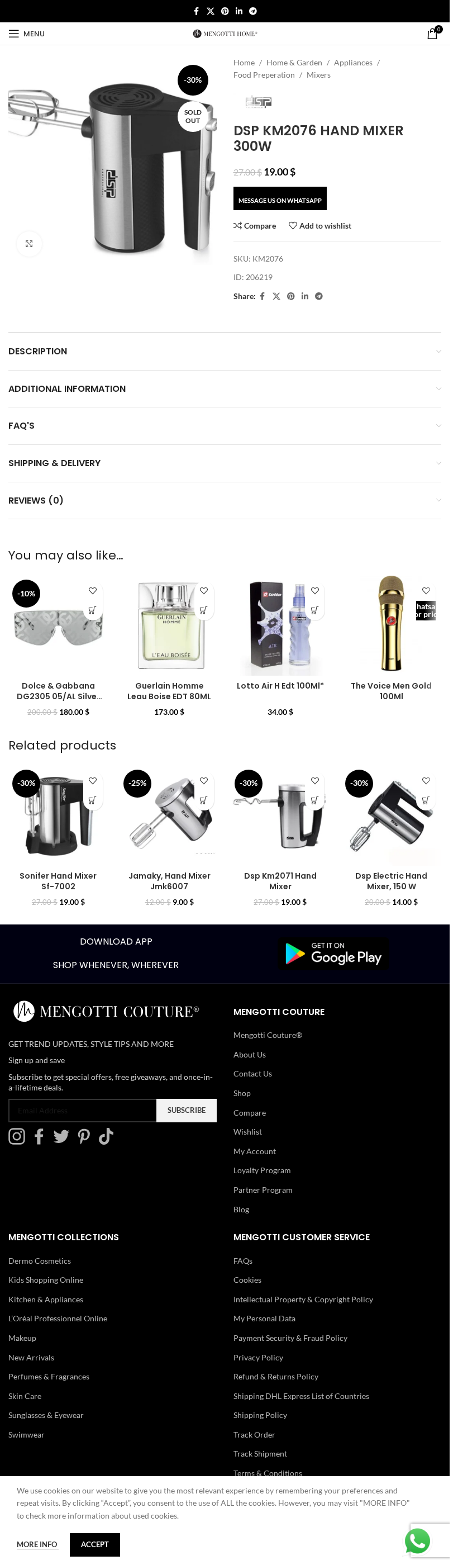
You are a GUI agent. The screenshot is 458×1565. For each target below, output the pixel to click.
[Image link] (333, 952)
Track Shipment (260, 1453)
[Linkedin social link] (239, 11)
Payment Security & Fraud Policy (290, 1338)
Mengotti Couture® (267, 1035)
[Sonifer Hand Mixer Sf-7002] (58, 816)
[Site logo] (225, 32)
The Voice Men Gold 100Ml (391, 691)
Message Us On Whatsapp (280, 200)
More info (38, 1544)
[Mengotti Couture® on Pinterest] (86, 1141)
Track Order (254, 1434)
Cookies (247, 1279)
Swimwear (26, 1434)
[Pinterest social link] (225, 11)
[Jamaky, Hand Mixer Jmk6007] (170, 816)
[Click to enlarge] (29, 244)
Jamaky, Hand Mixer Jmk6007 (169, 881)
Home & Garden (294, 62)
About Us (249, 1054)
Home (244, 62)
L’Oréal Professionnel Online (57, 1318)
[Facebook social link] (196, 11)
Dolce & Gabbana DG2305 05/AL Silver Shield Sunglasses (58, 696)
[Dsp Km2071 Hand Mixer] (281, 816)
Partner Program (263, 1189)
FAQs (242, 1260)
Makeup (22, 1338)
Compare (249, 1112)
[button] (93, 610)
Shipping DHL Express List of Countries (301, 1396)
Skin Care (24, 1396)
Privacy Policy (258, 1357)
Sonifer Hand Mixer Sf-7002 (58, 881)
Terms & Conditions (267, 1473)
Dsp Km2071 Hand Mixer (280, 881)
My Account (254, 1151)
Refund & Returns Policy (275, 1376)
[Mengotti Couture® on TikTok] (109, 1141)
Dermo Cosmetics (39, 1260)
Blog (241, 1209)
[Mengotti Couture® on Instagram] (19, 1141)
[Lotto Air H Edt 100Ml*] (281, 626)
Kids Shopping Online (45, 1279)
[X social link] (210, 11)
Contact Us (252, 1073)
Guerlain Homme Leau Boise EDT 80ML (169, 691)
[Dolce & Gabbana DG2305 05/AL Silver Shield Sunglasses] (58, 626)
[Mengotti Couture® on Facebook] (42, 1141)
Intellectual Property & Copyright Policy (303, 1299)
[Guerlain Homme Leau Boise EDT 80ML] (170, 626)
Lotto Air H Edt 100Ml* (280, 685)
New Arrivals (31, 1357)
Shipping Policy (260, 1415)
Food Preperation (264, 74)
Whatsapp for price (426, 610)
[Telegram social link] (253, 11)
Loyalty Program (262, 1170)
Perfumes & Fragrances (48, 1376)
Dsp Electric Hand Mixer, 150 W (391, 881)
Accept (95, 1544)
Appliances (353, 62)
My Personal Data (264, 1318)
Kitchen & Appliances (45, 1299)
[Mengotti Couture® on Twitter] (64, 1141)
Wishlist (247, 1131)
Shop (242, 1093)
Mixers (319, 74)
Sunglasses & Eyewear (46, 1415)
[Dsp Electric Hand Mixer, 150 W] (391, 816)
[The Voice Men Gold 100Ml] (391, 626)
